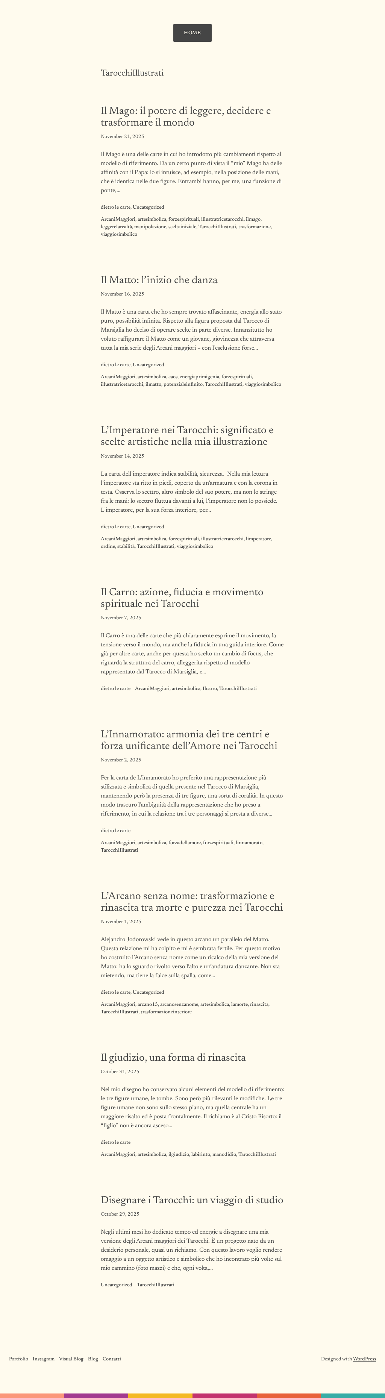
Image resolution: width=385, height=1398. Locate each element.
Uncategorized (148, 207)
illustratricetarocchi (222, 219)
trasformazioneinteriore (166, 1012)
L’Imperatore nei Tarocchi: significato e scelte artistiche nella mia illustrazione (187, 436)
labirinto (200, 1154)
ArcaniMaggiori (118, 219)
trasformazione (254, 227)
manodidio (224, 1154)
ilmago (253, 219)
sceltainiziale (182, 227)
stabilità (126, 546)
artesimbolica (152, 219)
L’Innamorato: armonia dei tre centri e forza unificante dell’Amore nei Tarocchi (189, 741)
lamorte (239, 1004)
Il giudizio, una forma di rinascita (173, 1058)
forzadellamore (184, 843)
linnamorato (249, 843)
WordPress (364, 1359)
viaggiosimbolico (119, 234)
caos (172, 377)
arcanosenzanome (179, 1004)
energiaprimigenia (199, 377)
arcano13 (148, 1004)
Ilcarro (210, 688)
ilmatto (153, 384)
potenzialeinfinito (183, 384)
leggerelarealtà (116, 227)
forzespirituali (183, 219)
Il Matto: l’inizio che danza (159, 281)
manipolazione (150, 227)
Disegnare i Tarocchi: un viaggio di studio (192, 1201)
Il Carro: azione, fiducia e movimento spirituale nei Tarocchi (182, 599)
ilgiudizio (178, 1154)
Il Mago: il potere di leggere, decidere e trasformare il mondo (186, 117)
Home (192, 33)
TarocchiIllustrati (217, 227)
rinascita (259, 1004)
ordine (108, 546)
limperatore (258, 539)
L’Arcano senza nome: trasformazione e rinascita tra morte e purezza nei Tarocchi (192, 902)
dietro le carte (115, 207)
